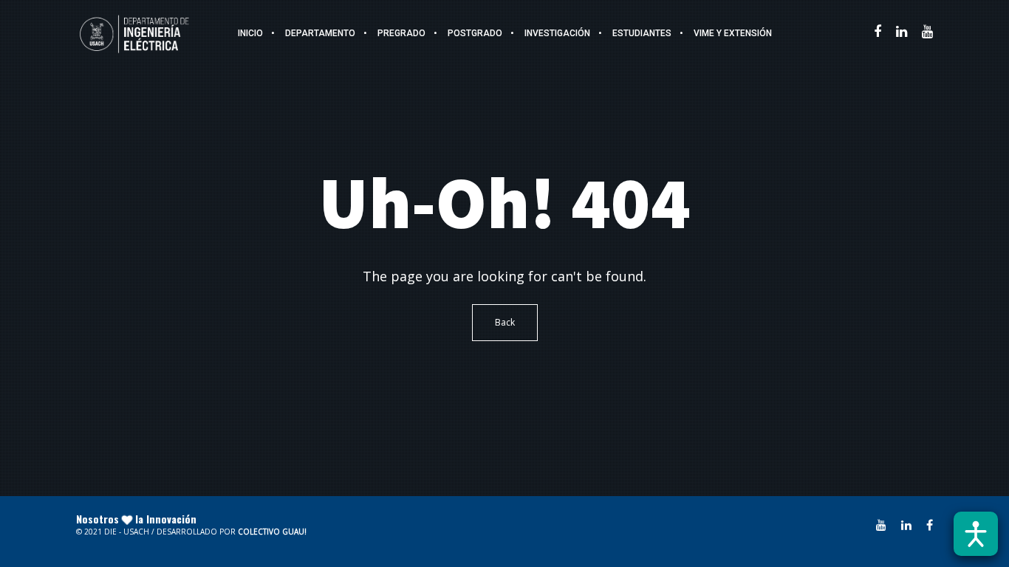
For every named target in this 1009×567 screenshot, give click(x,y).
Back (505, 322)
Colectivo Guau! (272, 531)
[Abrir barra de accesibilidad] (976, 534)
